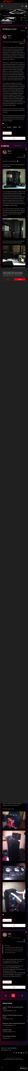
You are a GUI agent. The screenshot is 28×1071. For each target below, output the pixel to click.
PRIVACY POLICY (18, 1058)
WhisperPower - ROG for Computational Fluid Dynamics (14, 1023)
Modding (15, 127)
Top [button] (2, 1067)
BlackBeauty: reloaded (7, 1029)
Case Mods (9, 127)
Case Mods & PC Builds (7, 23)
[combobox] (14, 15)
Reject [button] (8, 279)
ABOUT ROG (4, 1048)
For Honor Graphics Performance (9, 1036)
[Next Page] (22, 995)
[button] (4, 133)
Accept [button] (19, 279)
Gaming (4, 1038)
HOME (8, 1048)
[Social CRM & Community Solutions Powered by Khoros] (23, 1068)
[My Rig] (25, 145)
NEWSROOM (13, 1048)
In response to (16, 938)
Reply (14, 138)
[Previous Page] (6, 995)
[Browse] (2, 6)
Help (22, 6)
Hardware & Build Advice (7, 1010)
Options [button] (26, 23)
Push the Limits (6, 1018)
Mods (20, 127)
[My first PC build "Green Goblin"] (23, 145)
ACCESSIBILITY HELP (6, 1050)
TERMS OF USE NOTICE (10, 1058)
